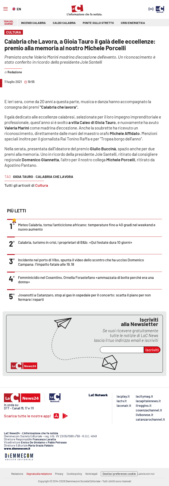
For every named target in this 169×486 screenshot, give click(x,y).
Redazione (17, 473)
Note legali (91, 473)
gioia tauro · (24, 176)
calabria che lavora (54, 176)
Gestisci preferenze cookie (119, 473)
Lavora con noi (146, 473)
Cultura (41, 185)
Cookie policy (74, 473)
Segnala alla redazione (39, 473)
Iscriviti (152, 349)
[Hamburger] (5, 9)
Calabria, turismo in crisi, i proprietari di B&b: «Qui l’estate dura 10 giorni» (75, 242)
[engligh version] (14, 8)
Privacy (59, 473)
